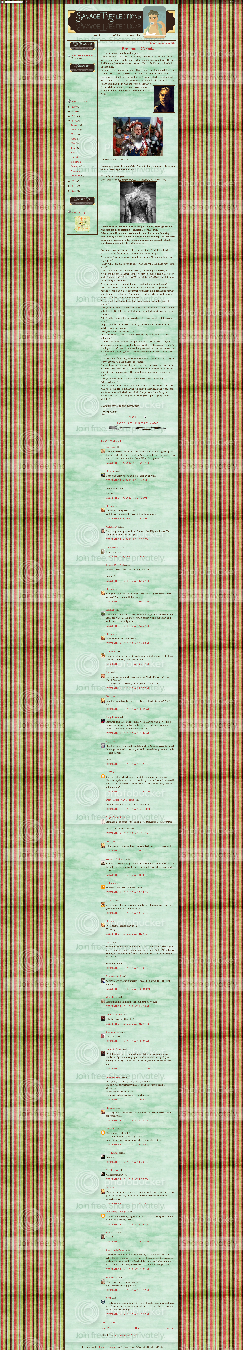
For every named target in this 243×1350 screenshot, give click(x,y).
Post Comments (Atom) (125, 1334)
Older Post (170, 1328)
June (73, 147)
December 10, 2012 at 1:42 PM (127, 763)
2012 (74, 120)
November (76, 170)
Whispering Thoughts (117, 1211)
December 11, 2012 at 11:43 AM (128, 791)
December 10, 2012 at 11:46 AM (128, 733)
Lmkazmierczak (114, 976)
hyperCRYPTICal (115, 564)
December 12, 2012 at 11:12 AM (128, 1068)
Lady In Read (113, 717)
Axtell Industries (138, 423)
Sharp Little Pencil (115, 1249)
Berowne (110, 505)
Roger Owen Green (115, 817)
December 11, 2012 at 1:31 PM (127, 833)
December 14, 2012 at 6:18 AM (127, 1289)
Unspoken (111, 651)
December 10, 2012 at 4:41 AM (127, 601)
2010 (74, 111)
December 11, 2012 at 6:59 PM (127, 967)
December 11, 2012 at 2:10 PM (127, 850)
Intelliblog (111, 1128)
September (76, 161)
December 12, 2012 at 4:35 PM (127, 1179)
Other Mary (112, 526)
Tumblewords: (113, 547)
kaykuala (110, 741)
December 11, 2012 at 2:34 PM (127, 874)
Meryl (109, 941)
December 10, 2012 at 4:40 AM (127, 580)
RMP (109, 1298)
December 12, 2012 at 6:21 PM (127, 1203)
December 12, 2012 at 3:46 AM (127, 1006)
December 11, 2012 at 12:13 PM (128, 808)
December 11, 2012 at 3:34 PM (127, 892)
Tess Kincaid (112, 1152)
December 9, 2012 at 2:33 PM (126, 497)
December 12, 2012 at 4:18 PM (127, 1144)
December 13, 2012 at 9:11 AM (127, 1241)
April (74, 138)
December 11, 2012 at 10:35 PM (128, 988)
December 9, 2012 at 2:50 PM (126, 518)
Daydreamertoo (113, 1076)
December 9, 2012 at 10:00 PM (127, 539)
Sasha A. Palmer (114, 1014)
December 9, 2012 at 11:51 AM (127, 462)
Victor (154, 423)
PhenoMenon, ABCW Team (120, 799)
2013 (74, 181)
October (75, 166)
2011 (74, 116)
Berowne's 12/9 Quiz (138, 48)
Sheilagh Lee (112, 1031)
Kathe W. (110, 471)
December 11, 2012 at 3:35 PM (127, 912)
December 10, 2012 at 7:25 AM (127, 625)
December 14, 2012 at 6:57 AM (127, 1314)
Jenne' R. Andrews (115, 858)
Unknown (111, 882)
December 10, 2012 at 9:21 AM (127, 663)
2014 (74, 185)
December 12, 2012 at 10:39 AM (128, 1040)
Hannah (110, 609)
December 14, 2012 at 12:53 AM (128, 1269)
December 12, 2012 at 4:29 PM (127, 1161)
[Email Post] (144, 417)
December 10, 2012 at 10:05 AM (128, 708)
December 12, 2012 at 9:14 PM (127, 1224)
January (75, 124)
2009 (74, 106)
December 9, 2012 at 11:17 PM (127, 556)
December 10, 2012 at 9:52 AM (127, 688)
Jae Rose (110, 446)
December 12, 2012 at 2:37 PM (127, 1120)
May (73, 143)
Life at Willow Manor (82, 55)
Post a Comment (109, 1322)
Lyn (108, 672)
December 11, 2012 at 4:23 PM (127, 933)
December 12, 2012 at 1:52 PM (127, 1099)
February (75, 129)
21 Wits (110, 772)
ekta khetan (111, 996)
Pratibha (110, 900)
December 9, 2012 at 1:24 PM (126, 480)
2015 (74, 190)
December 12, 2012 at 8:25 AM (127, 1023)
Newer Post (106, 1328)
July (73, 152)
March (74, 134)
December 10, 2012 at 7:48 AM (127, 643)
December (76, 175)
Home (138, 1328)
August (74, 157)
